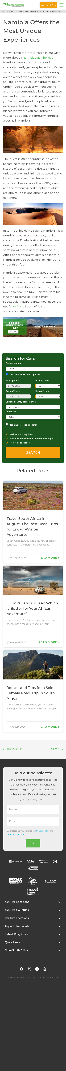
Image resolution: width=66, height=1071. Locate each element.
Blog (13, 11)
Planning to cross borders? (23, 425)
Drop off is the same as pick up (25, 374)
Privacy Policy (42, 831)
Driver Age (11, 411)
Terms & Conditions (16, 834)
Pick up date (12, 380)
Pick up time (42, 380)
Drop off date (13, 391)
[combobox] (33, 369)
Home (5, 11)
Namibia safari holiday (38, 57)
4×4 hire (18, 306)
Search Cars (48, 5)
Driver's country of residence (21, 402)
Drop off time (42, 391)
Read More (48, 557)
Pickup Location (14, 363)
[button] (33, 904)
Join (33, 843)
